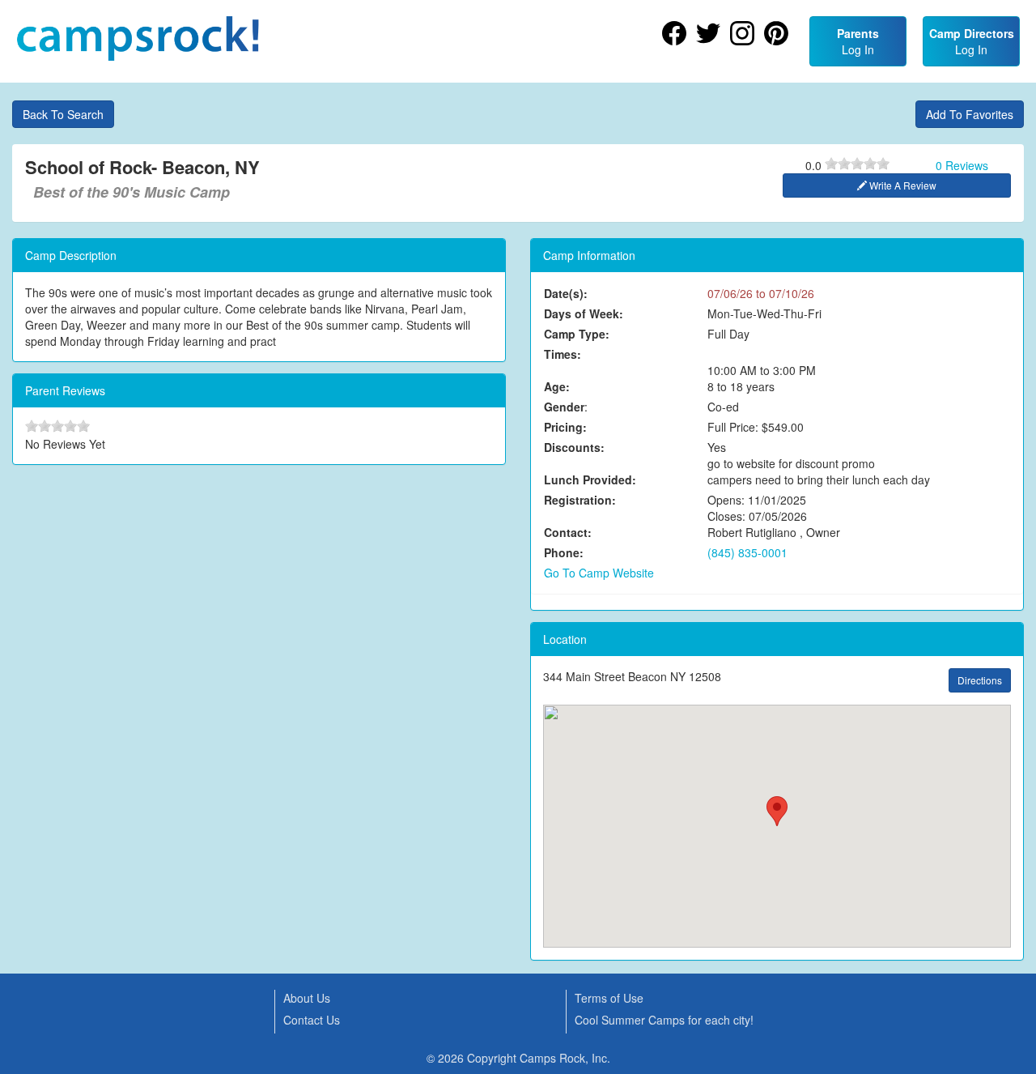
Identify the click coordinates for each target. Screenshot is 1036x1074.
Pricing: (565, 427)
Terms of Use (609, 998)
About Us (306, 998)
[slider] (857, 163)
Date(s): (566, 293)
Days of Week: (583, 313)
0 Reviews (962, 165)
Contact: (568, 532)
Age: (557, 386)
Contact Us (311, 1020)
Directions (979, 680)
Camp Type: (576, 334)
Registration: (580, 500)
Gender (564, 406)
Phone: (564, 552)
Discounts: (574, 447)
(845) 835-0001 (747, 552)
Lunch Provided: (590, 479)
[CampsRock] (137, 38)
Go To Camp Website (599, 573)
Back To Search (63, 114)
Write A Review (901, 185)
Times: (562, 354)
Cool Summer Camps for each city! (664, 1020)
